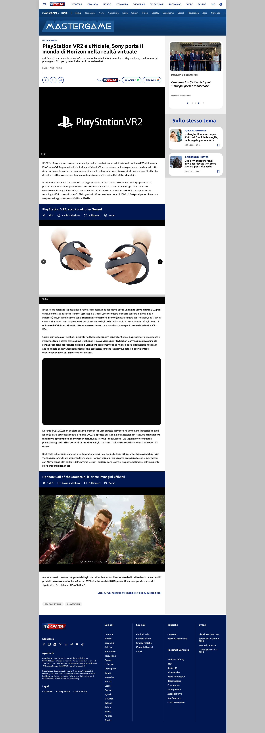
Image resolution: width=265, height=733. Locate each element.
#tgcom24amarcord (177, 638)
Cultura (108, 703)
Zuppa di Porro (174, 694)
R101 (170, 664)
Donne (108, 673)
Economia (109, 643)
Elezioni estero (143, 638)
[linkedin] (65, 644)
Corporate (47, 691)
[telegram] (71, 644)
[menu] (44, 4)
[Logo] (57, 4)
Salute (108, 707)
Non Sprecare (174, 698)
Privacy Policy (63, 691)
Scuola (108, 711)
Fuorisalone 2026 (207, 645)
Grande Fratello (144, 643)
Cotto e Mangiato (175, 702)
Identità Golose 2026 (209, 634)
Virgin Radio (173, 672)
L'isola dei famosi (144, 647)
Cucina (108, 690)
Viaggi (108, 686)
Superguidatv (174, 689)
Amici (139, 651)
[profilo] (220, 4)
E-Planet (109, 698)
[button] (68, 215)
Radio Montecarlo (176, 676)
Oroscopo (172, 634)
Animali (108, 716)
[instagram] (49, 644)
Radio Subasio (174, 681)
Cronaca (109, 634)
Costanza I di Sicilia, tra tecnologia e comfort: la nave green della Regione (195, 85)
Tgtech (108, 694)
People (108, 660)
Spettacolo (110, 651)
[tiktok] (82, 644)
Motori (108, 681)
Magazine (109, 677)
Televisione (110, 656)
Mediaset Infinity (175, 659)
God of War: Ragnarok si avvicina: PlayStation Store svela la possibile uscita (200, 163)
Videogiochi (111, 668)
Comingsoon (173, 685)
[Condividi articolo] (45, 80)
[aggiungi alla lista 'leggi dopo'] (53, 80)
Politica (108, 647)
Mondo (108, 638)
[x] (60, 644)
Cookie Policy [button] (80, 691)
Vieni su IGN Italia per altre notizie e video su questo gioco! (129, 592)
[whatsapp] (54, 644)
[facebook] (43, 644)
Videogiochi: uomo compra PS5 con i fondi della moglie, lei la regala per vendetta (201, 137)
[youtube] (77, 644)
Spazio (108, 720)
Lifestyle (109, 664)
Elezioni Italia (142, 634)
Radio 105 (172, 668)
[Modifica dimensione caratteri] (61, 80)
